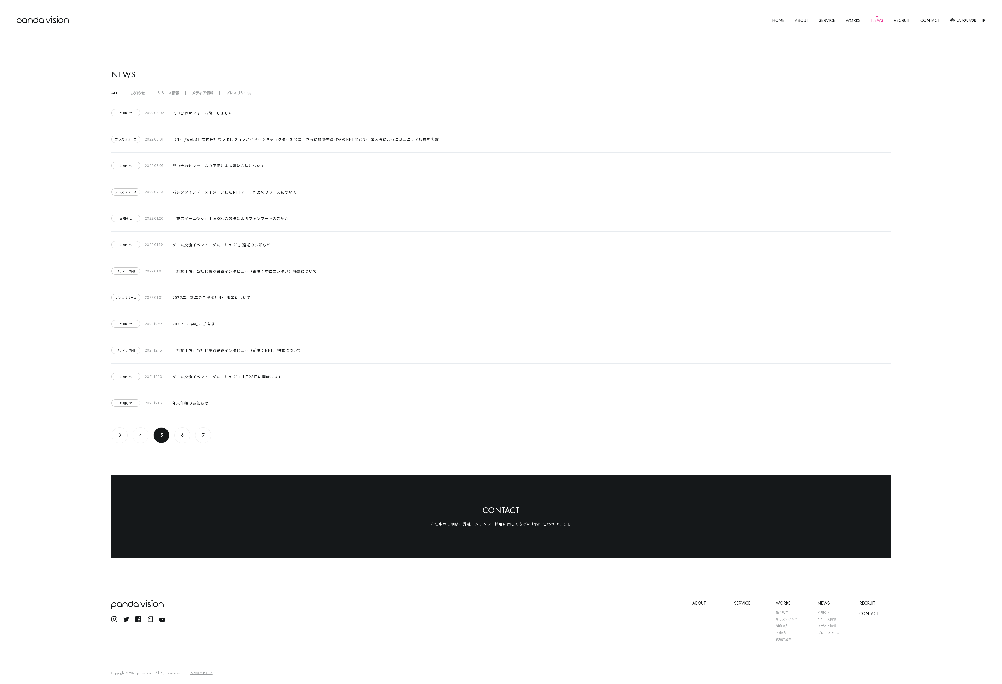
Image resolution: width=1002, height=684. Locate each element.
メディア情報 (202, 92)
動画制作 (782, 612)
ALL (114, 92)
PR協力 (781, 632)
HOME (778, 20)
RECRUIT (902, 20)
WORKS (853, 20)
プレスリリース (238, 92)
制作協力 (782, 625)
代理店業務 (783, 639)
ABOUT (801, 20)
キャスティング (786, 619)
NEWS (877, 20)
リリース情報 (168, 92)
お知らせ (137, 92)
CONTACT (930, 20)
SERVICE (827, 20)
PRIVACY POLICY (201, 673)
